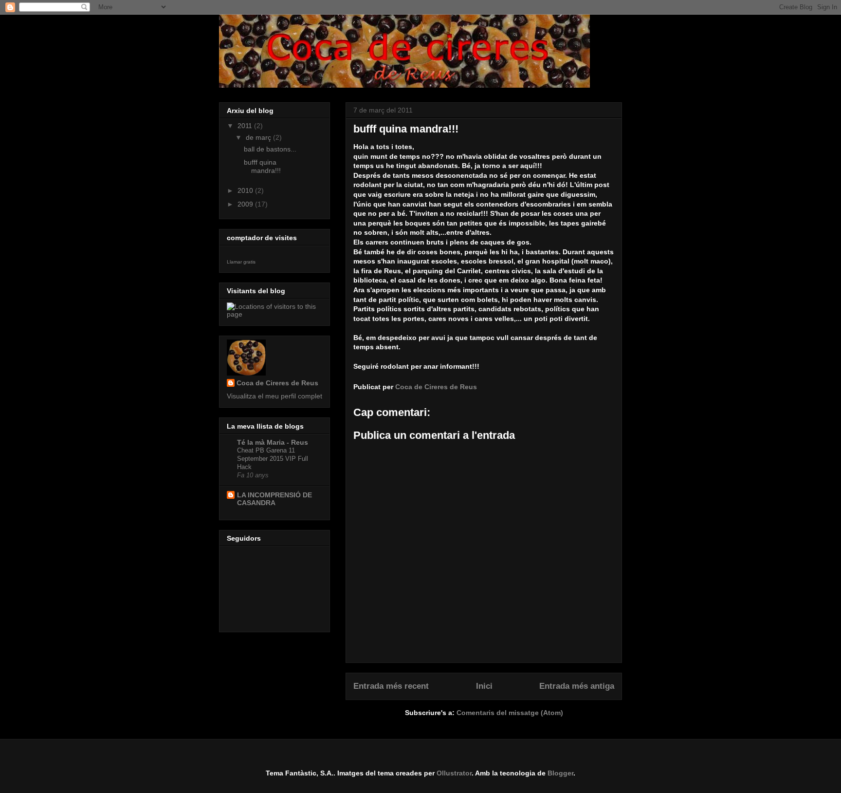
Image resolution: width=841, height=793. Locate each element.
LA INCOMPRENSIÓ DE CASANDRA (274, 499)
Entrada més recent (391, 686)
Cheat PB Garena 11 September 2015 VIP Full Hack (272, 459)
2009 (246, 204)
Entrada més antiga (576, 686)
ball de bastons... (270, 149)
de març (259, 137)
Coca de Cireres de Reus (277, 383)
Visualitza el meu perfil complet (274, 396)
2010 (246, 190)
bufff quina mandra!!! (262, 166)
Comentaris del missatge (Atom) (510, 713)
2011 (246, 126)
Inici (484, 686)
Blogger (560, 773)
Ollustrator (454, 773)
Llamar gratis (241, 261)
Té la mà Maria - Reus (272, 442)
